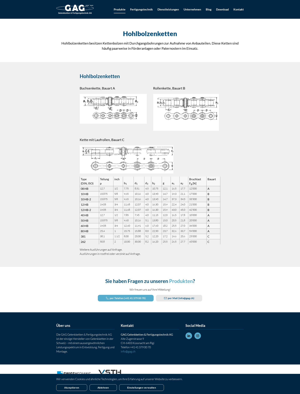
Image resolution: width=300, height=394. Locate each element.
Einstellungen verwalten (141, 387)
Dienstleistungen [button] (168, 9)
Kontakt (238, 9)
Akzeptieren (71, 387)
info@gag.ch (186, 298)
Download (222, 9)
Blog (208, 9)
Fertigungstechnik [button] (141, 9)
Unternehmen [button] (192, 9)
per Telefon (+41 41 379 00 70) (128, 298)
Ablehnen (103, 387)
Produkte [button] (119, 9)
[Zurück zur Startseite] (75, 9)
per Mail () (181, 298)
